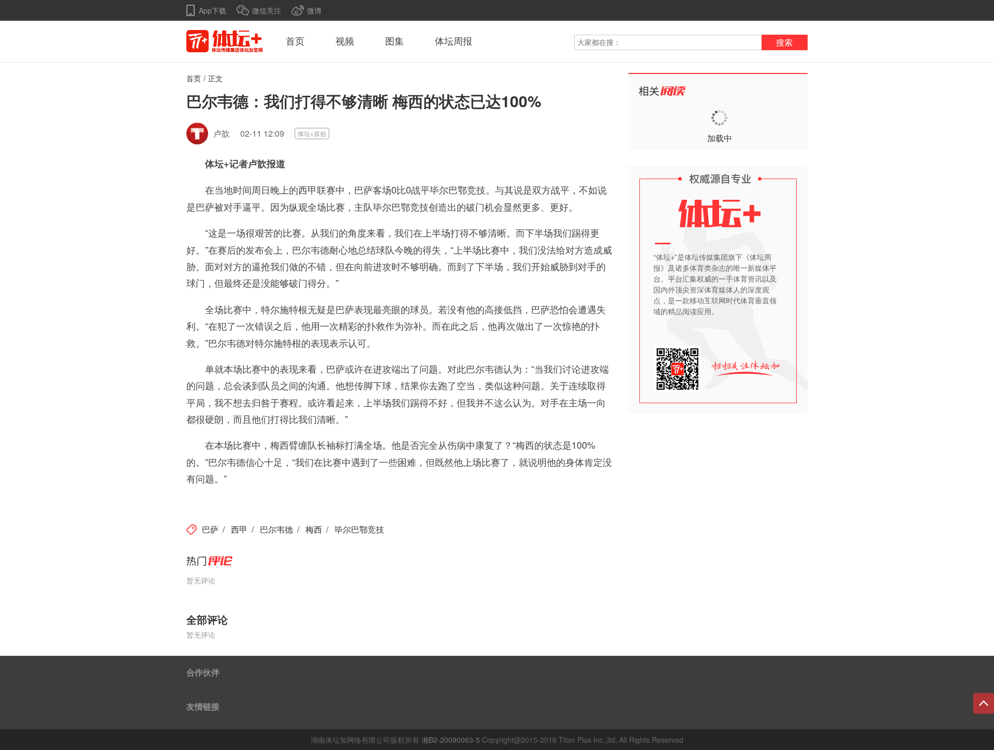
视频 (344, 41)
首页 (295, 41)
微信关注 (266, 10)
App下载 (212, 10)
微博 (314, 10)
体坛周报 (453, 41)
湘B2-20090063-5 (450, 739)
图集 (394, 41)
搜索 (784, 42)
